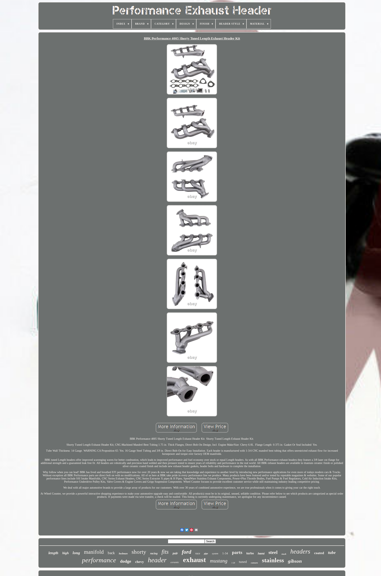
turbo (250, 553)
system (215, 553)
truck (284, 554)
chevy (139, 562)
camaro (254, 562)
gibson (295, 561)
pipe (206, 553)
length (53, 553)
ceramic (174, 562)
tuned (243, 562)
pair (175, 553)
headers (300, 551)
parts (237, 552)
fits (165, 551)
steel (273, 552)
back (111, 553)
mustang (218, 561)
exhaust (194, 560)
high (65, 553)
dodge (125, 561)
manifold (94, 552)
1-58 (233, 563)
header (157, 560)
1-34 (225, 553)
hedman (123, 553)
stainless (273, 560)
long (76, 553)
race (197, 553)
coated (319, 553)
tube (332, 552)
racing (154, 553)
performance (99, 560)
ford (186, 552)
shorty (139, 552)
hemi (261, 553)
